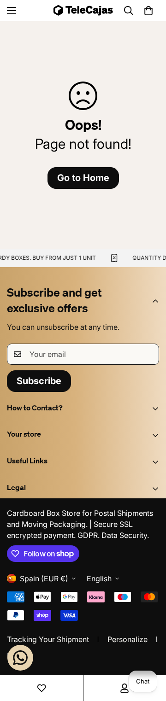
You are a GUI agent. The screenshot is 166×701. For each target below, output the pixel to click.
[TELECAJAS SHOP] (83, 10)
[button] (148, 10)
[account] (124, 688)
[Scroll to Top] (149, 652)
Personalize (127, 639)
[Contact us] (20, 658)
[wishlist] (41, 688)
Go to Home (83, 177)
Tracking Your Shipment (48, 639)
